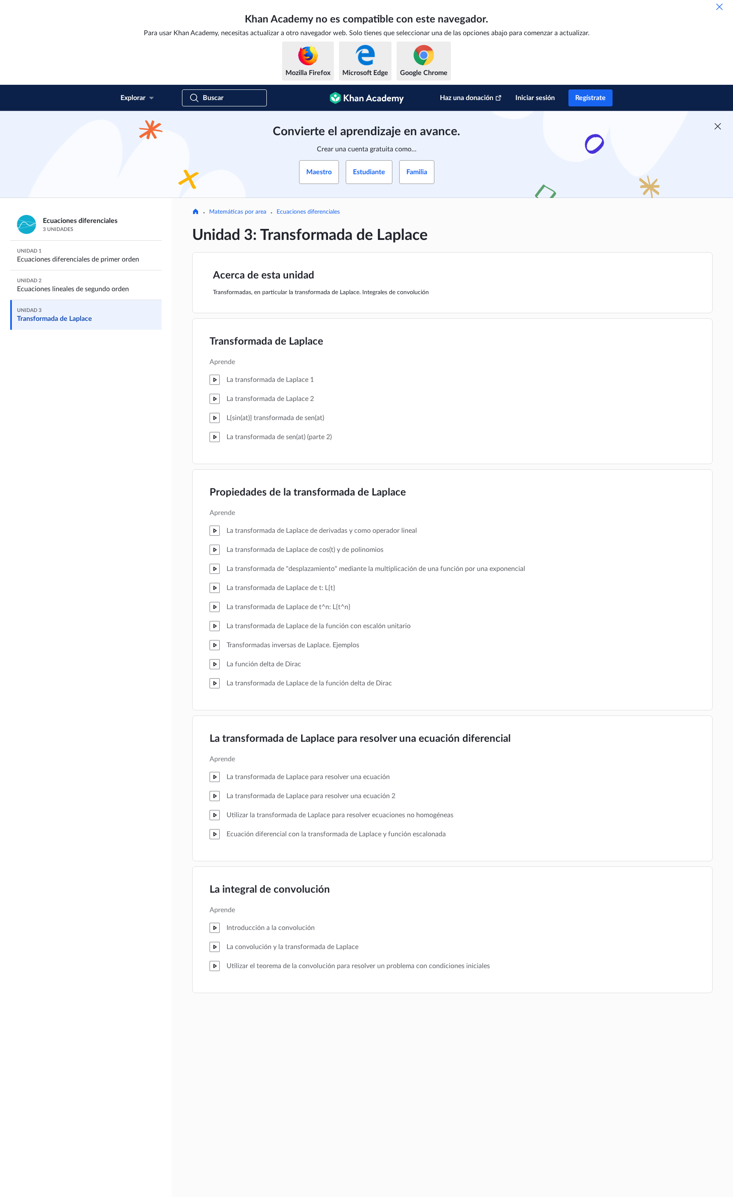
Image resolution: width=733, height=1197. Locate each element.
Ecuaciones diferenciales (308, 212)
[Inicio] (195, 212)
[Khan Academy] (367, 98)
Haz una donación (466, 98)
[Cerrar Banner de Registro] (717, 126)
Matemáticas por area (237, 212)
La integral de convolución (270, 890)
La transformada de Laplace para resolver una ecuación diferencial (360, 739)
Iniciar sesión (535, 98)
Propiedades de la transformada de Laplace (308, 492)
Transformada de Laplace (266, 342)
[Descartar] (719, 7)
